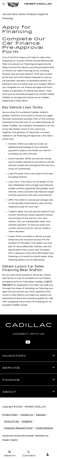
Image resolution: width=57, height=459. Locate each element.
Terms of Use (11, 421)
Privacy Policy (9, 415)
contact (43, 94)
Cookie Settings (44, 428)
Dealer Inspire (10, 440)
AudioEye (27, 421)
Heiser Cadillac (35, 406)
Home (22, 14)
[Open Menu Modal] (3, 4)
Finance (31, 14)
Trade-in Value (15, 211)
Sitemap (40, 415)
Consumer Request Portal (18, 428)
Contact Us (27, 415)
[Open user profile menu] (47, 454)
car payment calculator (14, 80)
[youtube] (28, 342)
